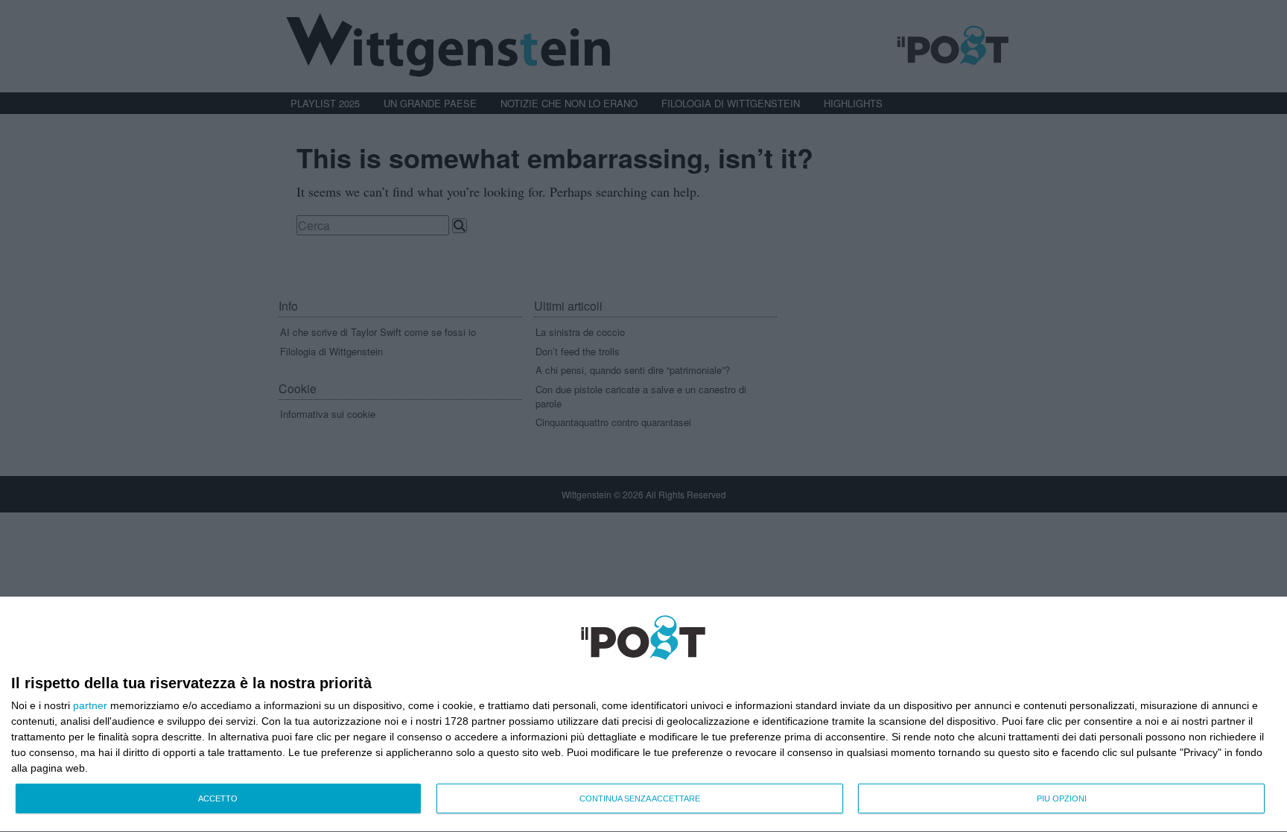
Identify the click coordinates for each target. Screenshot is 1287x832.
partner (90, 705)
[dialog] (643, 714)
